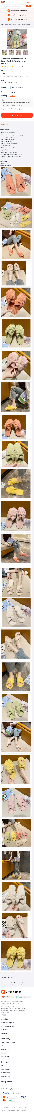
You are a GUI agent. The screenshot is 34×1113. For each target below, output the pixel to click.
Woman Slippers (26, 24)
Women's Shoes (16, 24)
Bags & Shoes (8, 24)
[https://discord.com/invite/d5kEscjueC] (5, 1015)
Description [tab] (5, 124)
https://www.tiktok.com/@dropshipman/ (3, 1015)
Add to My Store (17, 115)
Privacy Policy (15, 1111)
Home (2, 24)
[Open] (28, 88)
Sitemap (23, 1111)
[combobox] (17, 88)
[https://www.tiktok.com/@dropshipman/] (3, 1015)
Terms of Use (5, 1111)
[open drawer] (32, 2)
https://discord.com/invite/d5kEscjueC (5, 1015)
